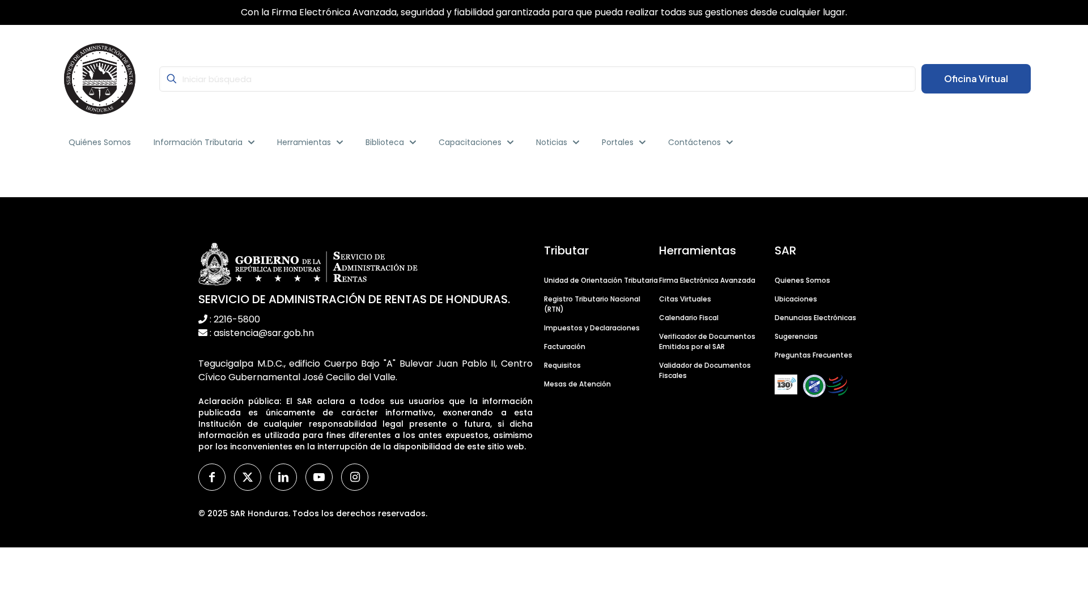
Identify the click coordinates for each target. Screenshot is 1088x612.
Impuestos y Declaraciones (592, 328)
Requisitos (562, 365)
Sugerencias (796, 336)
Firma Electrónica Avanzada (707, 280)
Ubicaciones (796, 299)
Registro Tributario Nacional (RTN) (592, 304)
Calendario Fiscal (689, 317)
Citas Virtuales (685, 299)
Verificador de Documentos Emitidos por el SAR (707, 341)
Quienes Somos (802, 280)
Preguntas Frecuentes (813, 355)
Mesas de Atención (577, 384)
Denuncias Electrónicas (815, 317)
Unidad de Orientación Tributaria (601, 280)
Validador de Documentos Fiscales (705, 370)
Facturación (564, 346)
